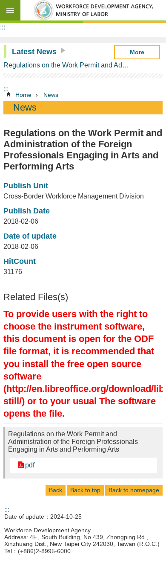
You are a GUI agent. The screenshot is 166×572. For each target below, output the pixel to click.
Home (23, 94)
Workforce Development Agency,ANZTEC (93, 10)
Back (55, 490)
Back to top (85, 490)
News (50, 94)
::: (2, 27)
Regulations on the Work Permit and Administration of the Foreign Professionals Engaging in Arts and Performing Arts (67, 65)
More (137, 52)
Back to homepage (134, 490)
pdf (29, 465)
